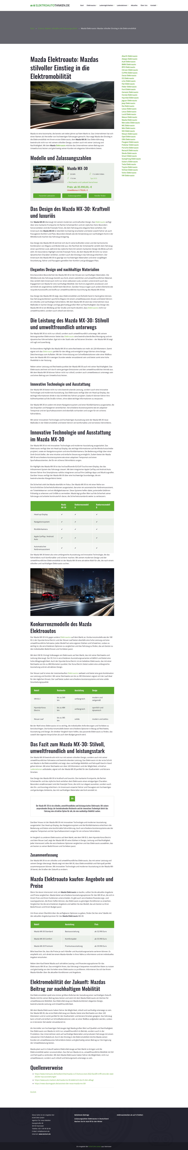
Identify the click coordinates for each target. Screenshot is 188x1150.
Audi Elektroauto (128, 61)
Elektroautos (93, 308)
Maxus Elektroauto (129, 117)
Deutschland (104, 1119)
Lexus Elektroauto (129, 109)
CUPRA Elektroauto (129, 73)
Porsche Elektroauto (130, 148)
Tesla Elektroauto (129, 164)
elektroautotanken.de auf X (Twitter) (130, 1115)
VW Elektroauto (128, 175)
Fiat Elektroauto (128, 84)
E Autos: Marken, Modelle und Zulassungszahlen (58, 28)
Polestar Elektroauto (130, 145)
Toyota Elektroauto (129, 167)
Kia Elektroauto (128, 106)
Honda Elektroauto (129, 95)
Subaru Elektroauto (130, 161)
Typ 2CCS (93, 178)
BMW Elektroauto (129, 64)
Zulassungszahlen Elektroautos (85, 1119)
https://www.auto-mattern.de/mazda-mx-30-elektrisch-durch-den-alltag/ (64, 1080)
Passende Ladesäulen (47, 196)
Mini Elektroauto (128, 128)
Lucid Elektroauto (129, 114)
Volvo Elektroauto (129, 172)
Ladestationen (36, 769)
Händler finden (100, 196)
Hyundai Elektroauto (130, 98)
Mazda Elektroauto (129, 120)
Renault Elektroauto (130, 150)
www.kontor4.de (45, 1134)
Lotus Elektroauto (129, 111)
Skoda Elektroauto (129, 153)
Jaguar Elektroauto (129, 100)
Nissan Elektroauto (129, 134)
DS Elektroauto (128, 78)
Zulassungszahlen (74, 196)
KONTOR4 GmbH (95, 1146)
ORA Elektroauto (128, 139)
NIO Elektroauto (128, 131)
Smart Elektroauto (129, 156)
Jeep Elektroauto (128, 103)
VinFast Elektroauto (130, 170)
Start (32, 28)
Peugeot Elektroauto (130, 142)
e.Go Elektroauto (129, 81)
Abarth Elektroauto (129, 56)
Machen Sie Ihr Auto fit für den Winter (88, 1121)
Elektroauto (60, 145)
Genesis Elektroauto (130, 92)
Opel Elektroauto (129, 136)
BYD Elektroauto (128, 67)
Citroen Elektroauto (130, 70)
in (98, 1119)
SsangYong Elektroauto (131, 159)
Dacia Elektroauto (129, 75)
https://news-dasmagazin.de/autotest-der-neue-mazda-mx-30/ (60, 1083)
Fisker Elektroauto (129, 86)
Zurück (33, 1092)
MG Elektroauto (128, 125)
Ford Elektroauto (129, 89)
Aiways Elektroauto (129, 59)
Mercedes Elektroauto (131, 122)
